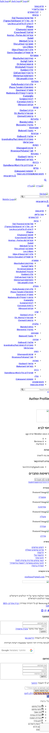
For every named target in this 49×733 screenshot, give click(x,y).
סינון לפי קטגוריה (42, 479)
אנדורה (43, 526)
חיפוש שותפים (38, 547)
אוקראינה (42, 507)
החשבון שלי (39, 555)
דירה (47, 482)
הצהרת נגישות (38, 565)
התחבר (34, 683)
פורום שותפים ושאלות (34, 550)
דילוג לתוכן (28, 693)
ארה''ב (43, 536)
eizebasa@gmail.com (34, 577)
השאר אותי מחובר (36, 629)
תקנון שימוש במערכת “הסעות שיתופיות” (27, 563)
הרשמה (40, 552)
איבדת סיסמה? (21, 629)
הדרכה (42, 482)
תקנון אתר (39, 557)
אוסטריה (42, 497)
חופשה (31, 482)
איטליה (43, 516)
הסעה (36, 482)
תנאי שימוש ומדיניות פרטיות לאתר (29, 560)
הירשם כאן (29, 638)
